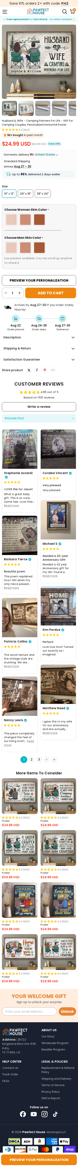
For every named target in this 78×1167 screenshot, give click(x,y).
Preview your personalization (39, 1159)
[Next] (73, 62)
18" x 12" (9, 194)
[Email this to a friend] (53, 370)
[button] (10, 130)
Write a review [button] (39, 407)
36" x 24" (43, 194)
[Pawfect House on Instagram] (44, 1114)
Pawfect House (33, 1132)
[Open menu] (4, 11)
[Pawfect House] (38, 11)
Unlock (67, 1011)
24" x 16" (25, 194)
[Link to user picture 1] (19, 449)
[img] (12, 482)
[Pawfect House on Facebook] (23, 1114)
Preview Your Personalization (39, 280)
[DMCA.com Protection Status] (14, 1141)
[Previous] (5, 62)
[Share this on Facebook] (37, 370)
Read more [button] (11, 505)
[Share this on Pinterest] (45, 370)
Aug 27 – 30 (22, 166)
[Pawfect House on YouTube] (34, 1114)
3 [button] (39, 760)
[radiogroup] (39, 219)
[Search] (64, 11)
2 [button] (31, 760)
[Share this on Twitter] (28, 370)
